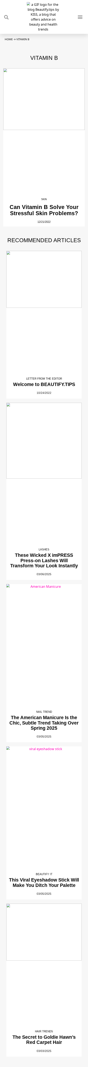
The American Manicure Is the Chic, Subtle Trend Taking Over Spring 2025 (44, 723)
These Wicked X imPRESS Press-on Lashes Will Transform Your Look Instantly (44, 560)
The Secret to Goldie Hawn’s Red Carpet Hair (44, 1039)
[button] (80, 17)
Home (9, 39)
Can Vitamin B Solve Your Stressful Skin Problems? (44, 210)
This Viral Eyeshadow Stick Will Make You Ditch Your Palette (44, 882)
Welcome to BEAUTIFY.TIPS (44, 384)
